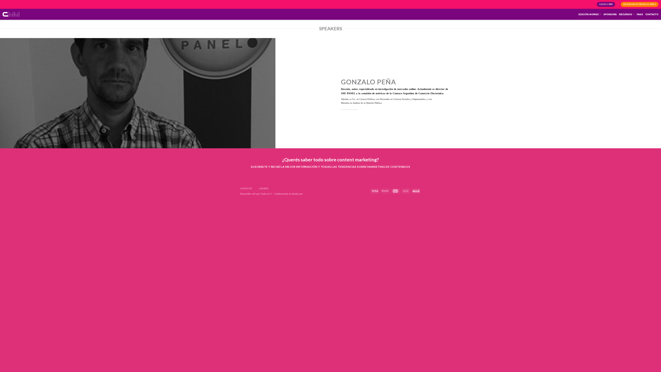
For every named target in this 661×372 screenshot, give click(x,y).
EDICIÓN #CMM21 (589, 14)
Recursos (625, 14)
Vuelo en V (266, 193)
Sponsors (610, 14)
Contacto (651, 14)
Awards (264, 188)
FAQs (640, 14)
